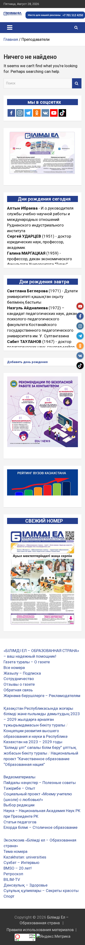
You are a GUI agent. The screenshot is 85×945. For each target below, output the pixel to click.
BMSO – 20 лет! (18, 868)
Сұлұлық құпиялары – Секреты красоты (41, 890)
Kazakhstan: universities (25, 857)
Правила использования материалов (40, 929)
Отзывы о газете (19, 684)
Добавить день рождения (27, 362)
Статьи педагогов (20, 822)
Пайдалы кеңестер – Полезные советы (40, 782)
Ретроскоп (13, 873)
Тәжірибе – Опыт (19, 788)
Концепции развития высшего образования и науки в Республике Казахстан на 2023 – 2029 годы (36, 736)
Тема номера (15, 851)
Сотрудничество (19, 678)
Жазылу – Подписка (22, 673)
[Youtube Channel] (54, 113)
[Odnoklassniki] (37, 113)
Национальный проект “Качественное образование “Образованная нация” (41, 759)
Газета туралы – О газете (27, 662)
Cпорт (9, 896)
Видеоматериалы (19, 777)
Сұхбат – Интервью (21, 862)
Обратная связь (18, 690)
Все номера (14, 667)
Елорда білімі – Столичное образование (40, 827)
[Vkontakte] (45, 113)
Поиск (76, 83)
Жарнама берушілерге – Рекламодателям (42, 695)
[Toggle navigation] (10, 27)
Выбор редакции (19, 805)
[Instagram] (20, 113)
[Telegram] (28, 113)
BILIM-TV (12, 879)
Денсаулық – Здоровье (25, 885)
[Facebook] (11, 113)
